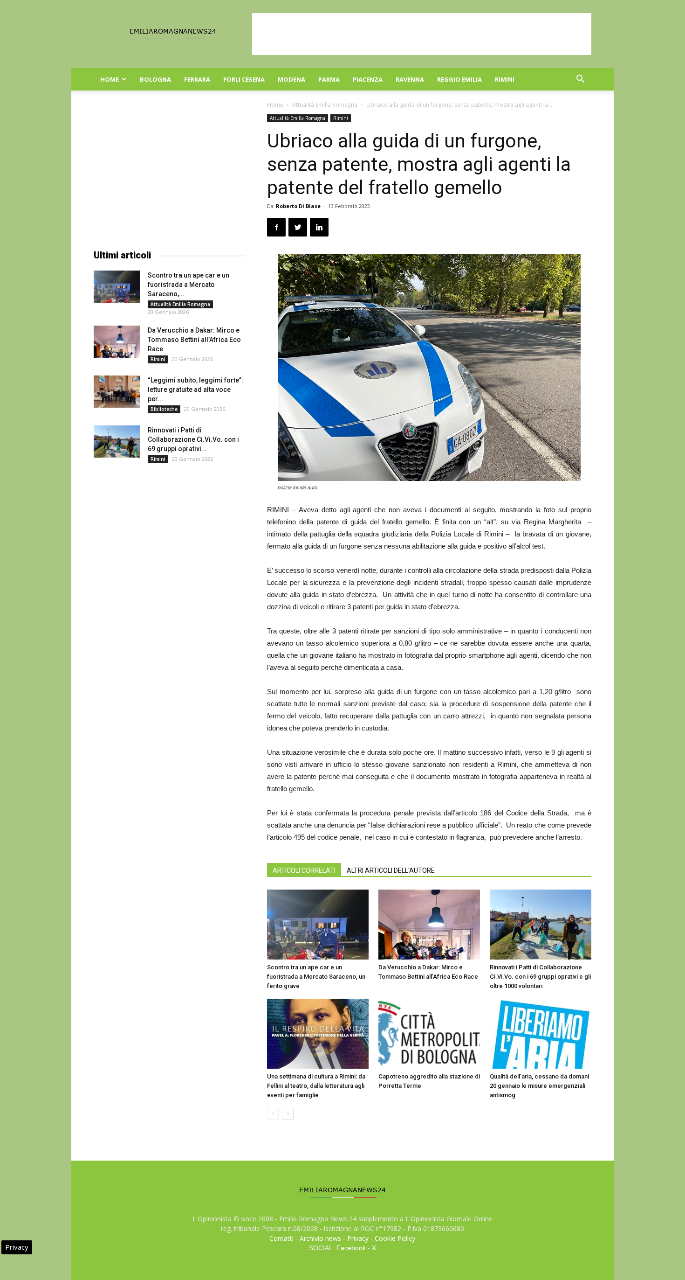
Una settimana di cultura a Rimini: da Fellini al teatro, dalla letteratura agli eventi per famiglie (316, 1086)
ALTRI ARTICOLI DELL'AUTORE (391, 870)
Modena (291, 79)
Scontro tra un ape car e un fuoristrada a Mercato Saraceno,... (188, 284)
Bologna (155, 79)
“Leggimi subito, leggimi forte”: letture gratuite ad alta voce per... (195, 389)
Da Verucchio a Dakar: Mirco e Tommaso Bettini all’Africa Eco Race (194, 340)
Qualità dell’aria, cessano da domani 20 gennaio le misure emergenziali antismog (539, 1086)
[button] (580, 80)
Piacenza (368, 79)
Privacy (358, 1238)
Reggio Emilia (459, 79)
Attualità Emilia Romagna (324, 105)
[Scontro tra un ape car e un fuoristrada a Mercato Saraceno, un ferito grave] (318, 925)
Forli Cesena (244, 79)
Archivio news (320, 1238)
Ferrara (197, 79)
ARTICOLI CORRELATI (304, 870)
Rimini (504, 79)
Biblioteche (164, 409)
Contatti (281, 1238)
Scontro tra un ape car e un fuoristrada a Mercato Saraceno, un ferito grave (316, 976)
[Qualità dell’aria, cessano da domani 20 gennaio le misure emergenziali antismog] (540, 1034)
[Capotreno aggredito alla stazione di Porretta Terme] (429, 1034)
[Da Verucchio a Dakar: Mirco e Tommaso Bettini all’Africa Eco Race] (429, 925)
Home (109, 79)
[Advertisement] (421, 34)
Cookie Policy (395, 1238)
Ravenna (410, 79)
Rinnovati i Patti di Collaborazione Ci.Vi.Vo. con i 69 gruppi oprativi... (193, 439)
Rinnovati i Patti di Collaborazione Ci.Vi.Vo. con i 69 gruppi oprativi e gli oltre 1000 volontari (540, 976)
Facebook (351, 1248)
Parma (329, 79)
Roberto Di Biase (298, 205)
